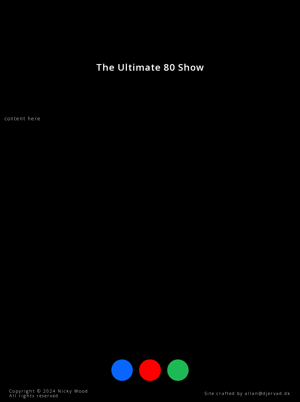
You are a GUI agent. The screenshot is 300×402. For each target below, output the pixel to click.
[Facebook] (122, 370)
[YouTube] (150, 370)
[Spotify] (178, 370)
